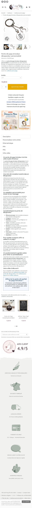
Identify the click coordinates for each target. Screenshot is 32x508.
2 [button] (16, 326)
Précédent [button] (4, 30)
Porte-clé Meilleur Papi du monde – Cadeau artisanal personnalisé (23, 318)
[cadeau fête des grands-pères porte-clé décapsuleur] (25, 47)
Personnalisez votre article (12, 140)
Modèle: (3, 75)
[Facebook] (2, 2)
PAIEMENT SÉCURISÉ (16, 434)
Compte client (26, 492)
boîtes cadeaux (14, 275)
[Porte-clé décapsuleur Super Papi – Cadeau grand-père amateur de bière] (8, 305)
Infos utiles (6, 153)
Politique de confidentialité (24, 495)
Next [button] (30, 47)
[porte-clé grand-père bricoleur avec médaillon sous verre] (19, 47)
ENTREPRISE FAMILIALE (16, 475)
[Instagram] (7, 2)
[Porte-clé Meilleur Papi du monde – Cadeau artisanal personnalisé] (23, 305)
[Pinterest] (5, 2)
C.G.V (13, 495)
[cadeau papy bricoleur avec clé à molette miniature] (6, 47)
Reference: (4, 58)
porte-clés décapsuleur (9, 274)
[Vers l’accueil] (16, 7)
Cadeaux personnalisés (16, 498)
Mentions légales (6, 495)
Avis (4, 146)
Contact (19, 492)
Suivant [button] (27, 30)
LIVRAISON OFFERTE (16, 414)
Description (6, 137)
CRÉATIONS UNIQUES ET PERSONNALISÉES (16, 373)
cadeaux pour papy (12, 71)
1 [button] (15, 326)
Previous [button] (2, 47)
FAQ (4, 150)
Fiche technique (8, 143)
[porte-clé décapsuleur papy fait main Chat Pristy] (12, 47)
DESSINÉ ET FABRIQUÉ (16, 393)
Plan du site (5, 498)
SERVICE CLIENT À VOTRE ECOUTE (16, 455)
